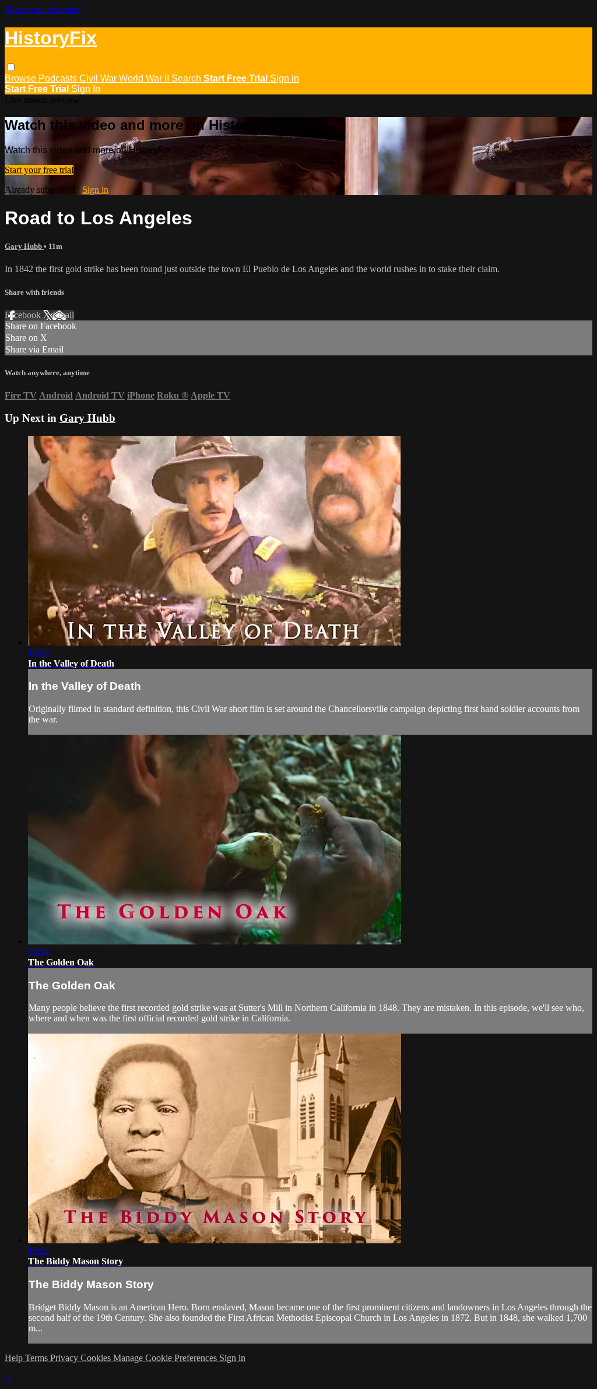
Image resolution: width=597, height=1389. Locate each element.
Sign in (284, 78)
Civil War (99, 78)
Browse (21, 78)
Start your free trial (39, 170)
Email (63, 315)
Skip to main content (42, 10)
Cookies (96, 1358)
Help (15, 1358)
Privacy (65, 1358)
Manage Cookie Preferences (166, 1358)
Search (187, 78)
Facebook (24, 315)
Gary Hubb (24, 246)
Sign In (85, 89)
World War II (145, 78)
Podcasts (58, 78)
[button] (11, 67)
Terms (37, 1358)
